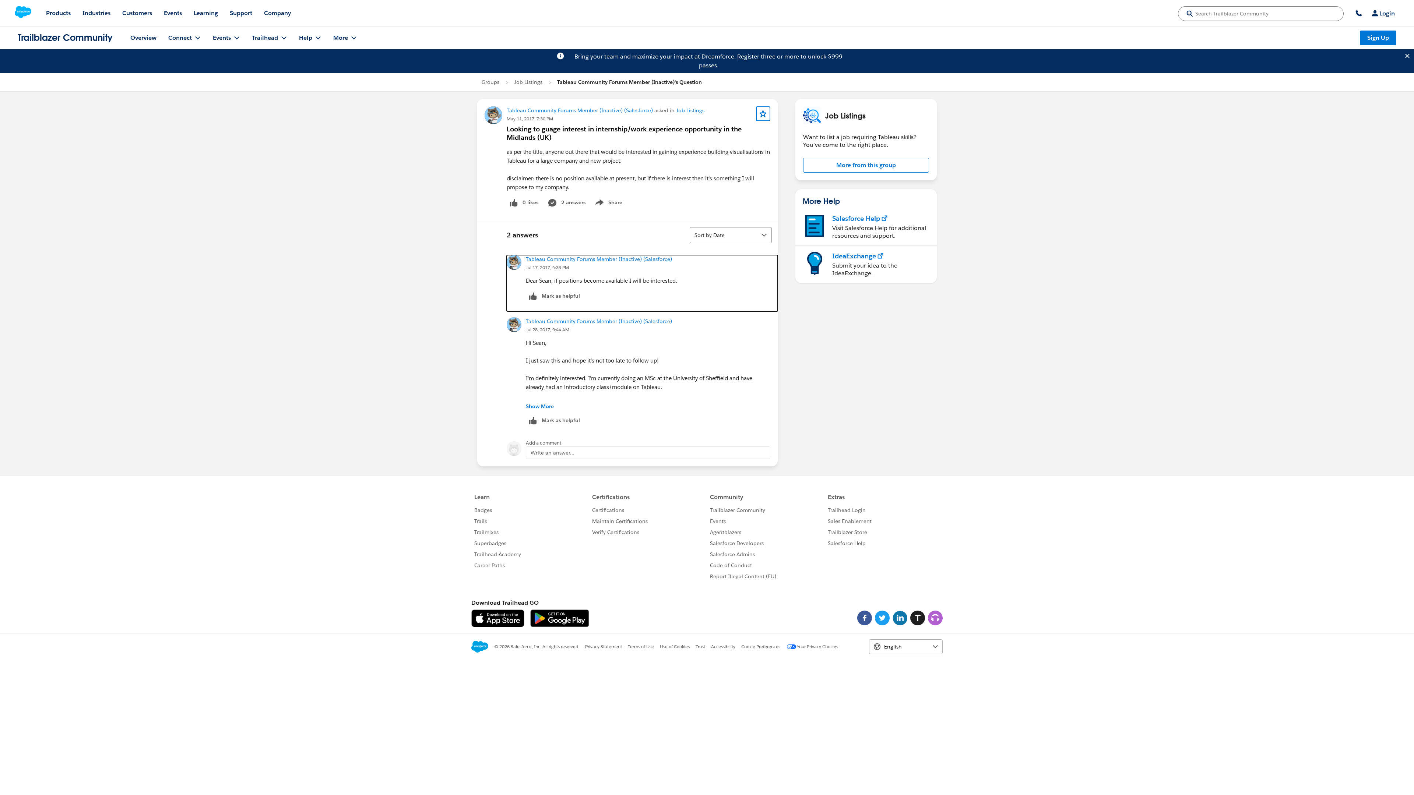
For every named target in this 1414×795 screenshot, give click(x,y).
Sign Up (1378, 38)
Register (748, 56)
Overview (143, 38)
